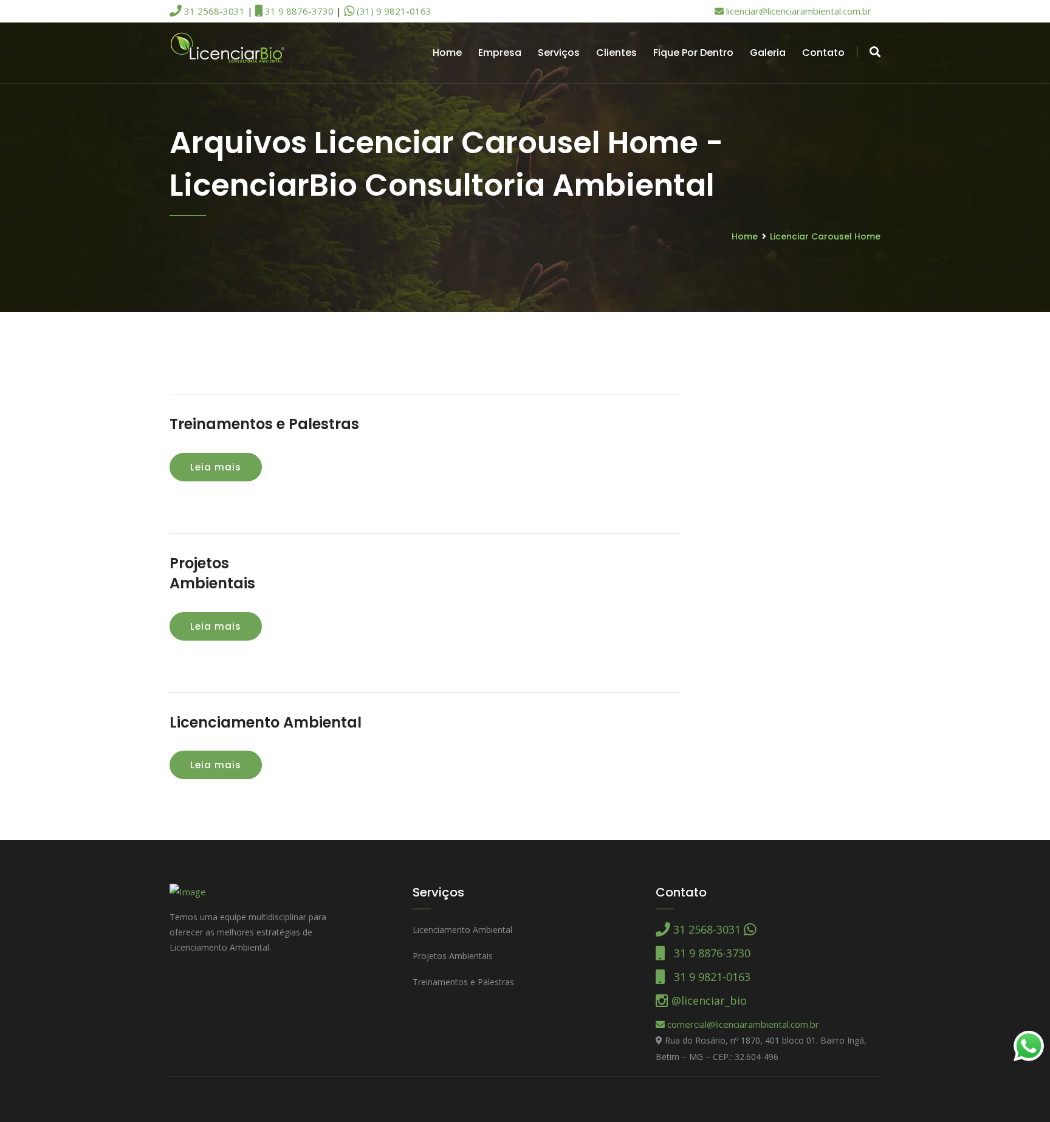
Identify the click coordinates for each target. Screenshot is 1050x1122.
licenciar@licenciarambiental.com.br (797, 11)
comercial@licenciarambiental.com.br (742, 1024)
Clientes (616, 53)
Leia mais (215, 467)
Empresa (499, 53)
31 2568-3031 (213, 11)
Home (447, 53)
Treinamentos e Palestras (264, 424)
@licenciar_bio (707, 1000)
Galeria (768, 53)
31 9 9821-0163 (707, 976)
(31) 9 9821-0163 (392, 11)
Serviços (559, 53)
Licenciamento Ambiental (266, 722)
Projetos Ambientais (453, 956)
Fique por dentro (693, 53)
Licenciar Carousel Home (825, 236)
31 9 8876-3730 (298, 11)
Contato (823, 53)
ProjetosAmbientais (212, 573)
